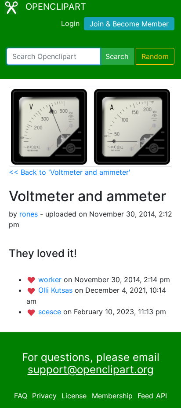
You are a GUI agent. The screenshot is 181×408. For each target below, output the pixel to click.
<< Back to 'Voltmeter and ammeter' (69, 172)
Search (116, 56)
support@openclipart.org (91, 369)
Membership (112, 395)
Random (155, 56)
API (161, 395)
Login (70, 23)
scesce (50, 311)
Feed (145, 395)
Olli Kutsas (56, 290)
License (74, 395)
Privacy (44, 395)
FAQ (20, 395)
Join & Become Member (129, 23)
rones (28, 214)
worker (51, 279)
